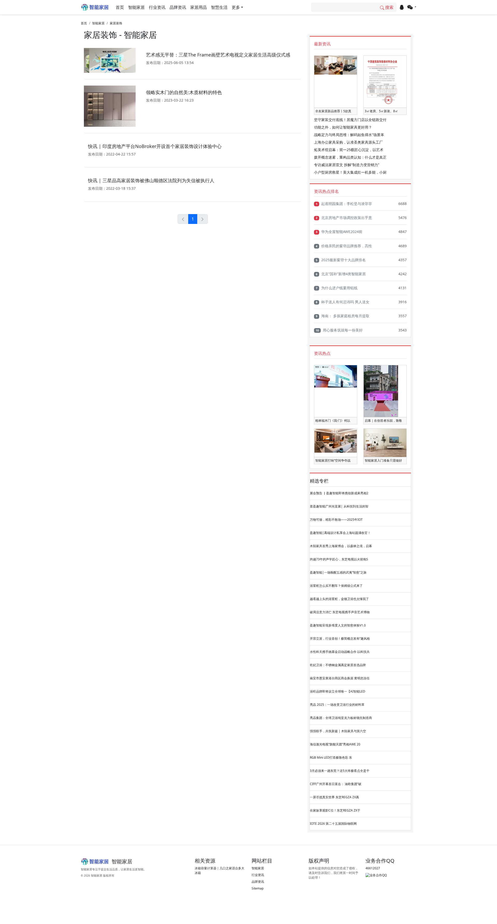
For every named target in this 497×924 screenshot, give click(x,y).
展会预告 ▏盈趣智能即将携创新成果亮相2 (339, 493)
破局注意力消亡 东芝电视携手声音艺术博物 (340, 612)
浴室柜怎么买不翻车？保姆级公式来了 (336, 585)
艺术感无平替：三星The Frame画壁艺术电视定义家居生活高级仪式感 (218, 55)
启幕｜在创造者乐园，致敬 (383, 420)
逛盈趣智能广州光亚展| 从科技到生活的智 (339, 506)
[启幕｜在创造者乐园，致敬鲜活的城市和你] (381, 391)
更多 (236, 7)
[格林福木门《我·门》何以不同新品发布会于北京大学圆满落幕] (335, 376)
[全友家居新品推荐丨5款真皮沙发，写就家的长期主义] (335, 65)
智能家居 (136, 7)
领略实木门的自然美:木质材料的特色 (184, 92)
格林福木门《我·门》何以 (332, 420)
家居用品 (198, 7)
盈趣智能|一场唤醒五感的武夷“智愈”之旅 (338, 572)
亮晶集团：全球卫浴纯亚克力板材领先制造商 (341, 718)
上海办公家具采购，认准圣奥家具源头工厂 (348, 142)
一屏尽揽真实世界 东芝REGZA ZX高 (334, 797)
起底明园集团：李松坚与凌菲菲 (344, 203)
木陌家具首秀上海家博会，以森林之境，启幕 (341, 546)
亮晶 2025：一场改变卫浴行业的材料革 (337, 704)
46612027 (373, 868)
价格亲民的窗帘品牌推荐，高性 (344, 245)
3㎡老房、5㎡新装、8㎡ (381, 111)
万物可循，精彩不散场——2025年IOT (336, 519)
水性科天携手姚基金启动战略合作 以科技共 (340, 652)
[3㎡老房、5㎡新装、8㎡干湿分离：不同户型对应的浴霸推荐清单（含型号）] (382, 81)
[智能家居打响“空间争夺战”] (335, 440)
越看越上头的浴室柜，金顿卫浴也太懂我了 (339, 599)
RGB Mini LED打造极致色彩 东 (331, 757)
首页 (120, 7)
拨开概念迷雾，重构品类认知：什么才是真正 (350, 157)
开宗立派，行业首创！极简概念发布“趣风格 (340, 638)
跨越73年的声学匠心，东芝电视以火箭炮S (339, 559)
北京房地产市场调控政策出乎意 (344, 217)
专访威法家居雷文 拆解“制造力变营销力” (346, 164)
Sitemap (258, 888)
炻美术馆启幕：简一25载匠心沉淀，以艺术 (348, 149)
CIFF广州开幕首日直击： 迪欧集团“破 (335, 784)
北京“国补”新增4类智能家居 (341, 273)
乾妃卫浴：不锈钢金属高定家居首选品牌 (338, 665)
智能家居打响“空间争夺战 (332, 460)
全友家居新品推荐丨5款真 (333, 111)
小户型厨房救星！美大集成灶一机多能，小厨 (350, 172)
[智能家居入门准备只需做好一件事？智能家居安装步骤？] (385, 442)
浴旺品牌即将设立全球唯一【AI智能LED (337, 691)
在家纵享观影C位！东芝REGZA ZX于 (335, 810)
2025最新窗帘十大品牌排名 (341, 259)
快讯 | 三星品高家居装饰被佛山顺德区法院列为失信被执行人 (151, 180)
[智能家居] (95, 7)
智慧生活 (219, 7)
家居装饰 (116, 23)
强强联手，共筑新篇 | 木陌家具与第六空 (338, 731)
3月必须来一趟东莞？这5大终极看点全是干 (339, 770)
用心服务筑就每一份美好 (339, 330)
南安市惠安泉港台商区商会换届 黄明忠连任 (340, 678)
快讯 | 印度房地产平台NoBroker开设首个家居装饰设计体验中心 (155, 146)
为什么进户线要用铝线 (336, 287)
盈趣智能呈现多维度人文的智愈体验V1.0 (338, 625)
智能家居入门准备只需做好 (383, 460)
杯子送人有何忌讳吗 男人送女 (342, 301)
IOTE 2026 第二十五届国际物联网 (333, 823)
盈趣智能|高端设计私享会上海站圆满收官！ (340, 533)
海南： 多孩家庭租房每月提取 (342, 315)
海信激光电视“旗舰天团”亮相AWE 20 (335, 744)
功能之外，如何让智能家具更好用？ (343, 127)
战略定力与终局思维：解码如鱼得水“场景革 (349, 134)
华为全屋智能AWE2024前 (339, 231)
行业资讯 (157, 7)
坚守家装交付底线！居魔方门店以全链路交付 (350, 119)
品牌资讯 (178, 7)
